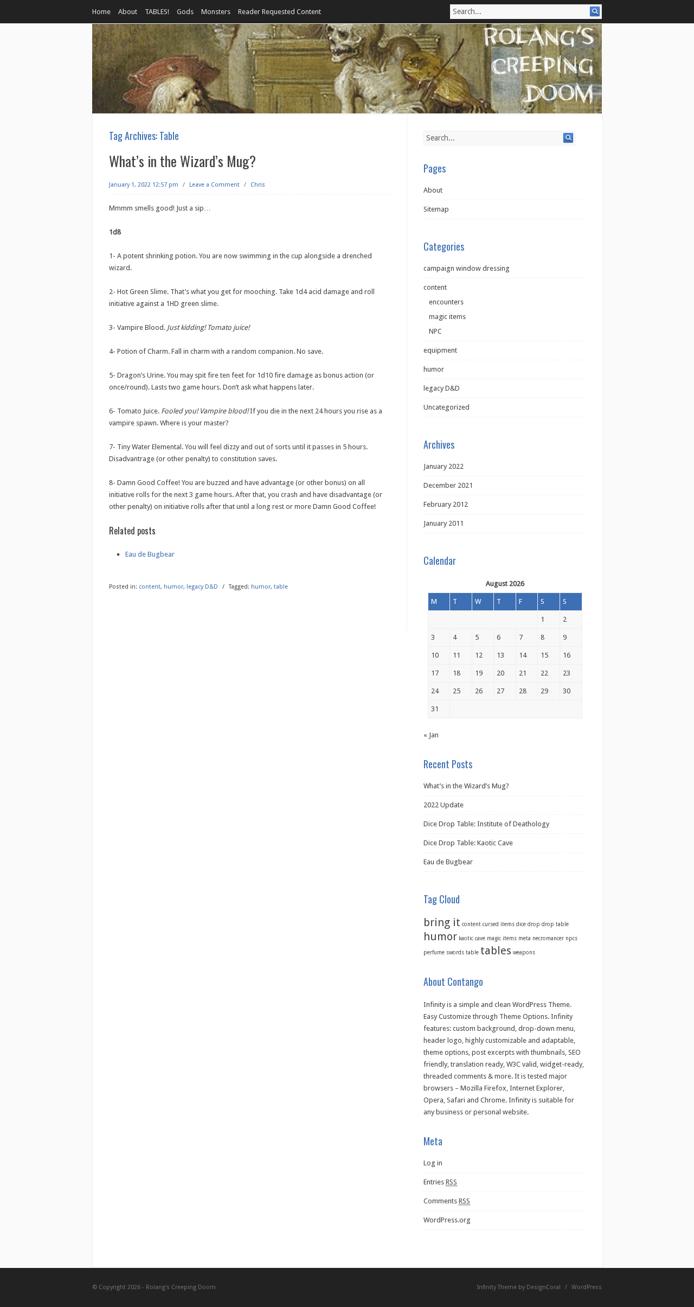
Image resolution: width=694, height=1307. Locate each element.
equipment (440, 350)
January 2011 (443, 523)
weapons (524, 952)
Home (101, 12)
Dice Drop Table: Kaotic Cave (468, 843)
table (281, 586)
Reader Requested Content (279, 12)
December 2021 (448, 485)
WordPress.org (447, 1220)
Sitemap (436, 209)
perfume (434, 952)
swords (455, 952)
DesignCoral (543, 1287)
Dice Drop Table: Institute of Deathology (486, 824)
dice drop (528, 924)
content (149, 586)
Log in (432, 1163)
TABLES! (157, 12)
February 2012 (445, 504)
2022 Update (443, 805)
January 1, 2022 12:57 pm (143, 184)
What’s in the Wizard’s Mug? (182, 160)
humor (173, 586)
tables (495, 950)
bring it (441, 922)
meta (524, 938)
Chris (257, 184)
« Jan (431, 735)
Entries (440, 1182)
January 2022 (443, 466)
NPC (435, 331)
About (127, 12)
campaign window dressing (466, 268)
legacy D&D (202, 586)
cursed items (499, 924)
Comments (446, 1201)
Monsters (215, 12)
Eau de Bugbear (150, 554)
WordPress (586, 1287)
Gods (185, 12)
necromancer (548, 938)
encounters (446, 302)
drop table (555, 924)
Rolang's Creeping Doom (181, 1287)
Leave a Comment (214, 184)
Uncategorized (446, 407)
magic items (447, 317)
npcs (571, 938)
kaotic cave (472, 938)
